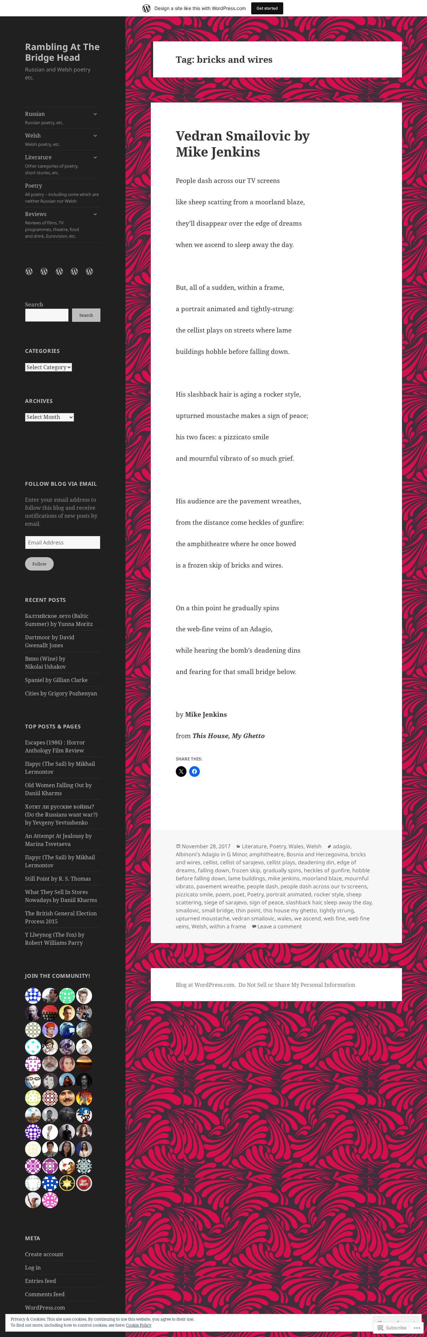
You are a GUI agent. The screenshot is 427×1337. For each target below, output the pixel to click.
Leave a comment (280, 926)
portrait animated (288, 894)
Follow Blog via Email (61, 483)
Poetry (62, 193)
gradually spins (282, 870)
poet (239, 894)
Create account (44, 1254)
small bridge (217, 910)
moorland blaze (322, 878)
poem (223, 894)
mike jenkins (284, 878)
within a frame (227, 926)
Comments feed (45, 1294)
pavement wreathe (220, 886)
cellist (210, 862)
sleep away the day (347, 902)
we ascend (307, 918)
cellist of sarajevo (242, 862)
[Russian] (33, 275)
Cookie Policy (138, 1325)
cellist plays (281, 862)
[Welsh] (48, 275)
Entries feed (40, 1281)
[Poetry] (78, 275)
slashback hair (303, 902)
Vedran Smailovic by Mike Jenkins (243, 143)
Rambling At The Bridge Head (62, 51)
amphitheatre (266, 854)
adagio (341, 846)
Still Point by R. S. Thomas (58, 878)
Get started (267, 8)
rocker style (329, 894)
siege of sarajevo (225, 902)
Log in (33, 1267)
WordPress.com (45, 1307)
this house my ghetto (290, 910)
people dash (262, 886)
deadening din (316, 862)
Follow (39, 564)
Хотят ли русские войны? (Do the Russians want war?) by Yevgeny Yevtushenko (61, 814)
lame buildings (246, 878)
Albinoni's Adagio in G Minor (211, 854)
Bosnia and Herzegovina (317, 854)
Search (34, 304)
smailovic (187, 910)
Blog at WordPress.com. (206, 984)
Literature (51, 165)
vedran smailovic (253, 918)
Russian (44, 118)
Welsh (42, 139)
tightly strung (337, 910)
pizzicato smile (194, 894)
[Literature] (63, 275)
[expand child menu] (95, 113)
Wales (296, 846)
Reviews (52, 224)
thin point (248, 910)
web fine (334, 918)
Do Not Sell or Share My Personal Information (297, 984)
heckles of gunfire (327, 870)
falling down (213, 870)
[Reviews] (93, 275)
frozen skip (246, 870)
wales (284, 918)
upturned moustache (203, 918)
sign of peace (266, 902)
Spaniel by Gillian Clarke (56, 680)
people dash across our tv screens (324, 886)
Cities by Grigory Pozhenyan (61, 693)
